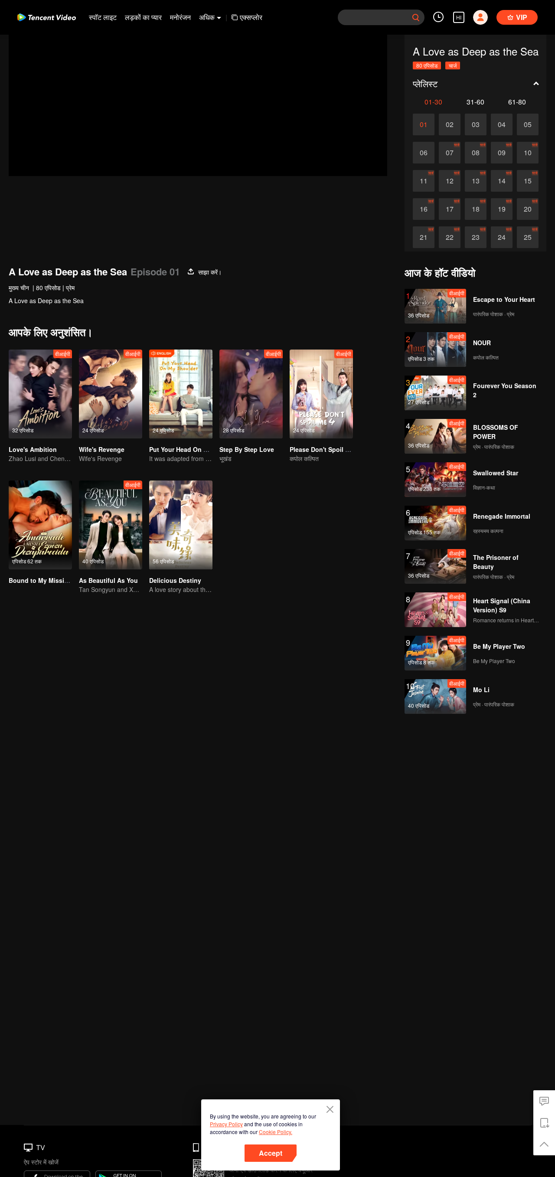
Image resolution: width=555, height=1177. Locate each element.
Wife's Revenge (101, 449)
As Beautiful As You (108, 580)
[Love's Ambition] (40, 394)
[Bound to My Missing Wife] (40, 525)
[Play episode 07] (449, 152)
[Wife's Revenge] (110, 394)
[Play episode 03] (475, 124)
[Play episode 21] (423, 237)
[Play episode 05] (528, 124)
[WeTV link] (46, 17)
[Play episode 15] (528, 181)
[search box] (416, 17)
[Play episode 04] (502, 124)
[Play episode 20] (528, 209)
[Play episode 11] (423, 181)
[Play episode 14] (502, 181)
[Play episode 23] (475, 237)
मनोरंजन (180, 17)
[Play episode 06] (423, 152)
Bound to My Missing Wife (48, 580)
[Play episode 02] (449, 124)
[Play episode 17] (449, 209)
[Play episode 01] (423, 124)
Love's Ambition (33, 449)
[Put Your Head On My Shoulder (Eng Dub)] (180, 394)
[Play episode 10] (528, 152)
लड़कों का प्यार (143, 17)
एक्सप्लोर (251, 17)
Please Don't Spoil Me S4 (326, 449)
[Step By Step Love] (251, 394)
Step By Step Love (246, 449)
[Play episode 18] (475, 209)
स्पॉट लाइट (103, 17)
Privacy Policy (226, 1124)
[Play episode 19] (502, 209)
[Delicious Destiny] (180, 525)
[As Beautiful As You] (110, 525)
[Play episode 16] (423, 209)
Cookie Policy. (275, 1131)
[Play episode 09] (502, 152)
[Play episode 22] (449, 237)
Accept (270, 1153)
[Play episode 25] (528, 237)
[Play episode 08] (475, 152)
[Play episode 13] (475, 181)
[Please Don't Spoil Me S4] (321, 394)
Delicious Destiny (175, 580)
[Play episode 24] (502, 237)
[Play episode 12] (449, 181)
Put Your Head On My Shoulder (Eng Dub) (210, 449)
